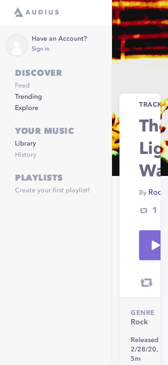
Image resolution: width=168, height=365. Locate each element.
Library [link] (25, 143)
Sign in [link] (40, 49)
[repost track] (146, 282)
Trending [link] (28, 97)
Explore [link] (26, 108)
